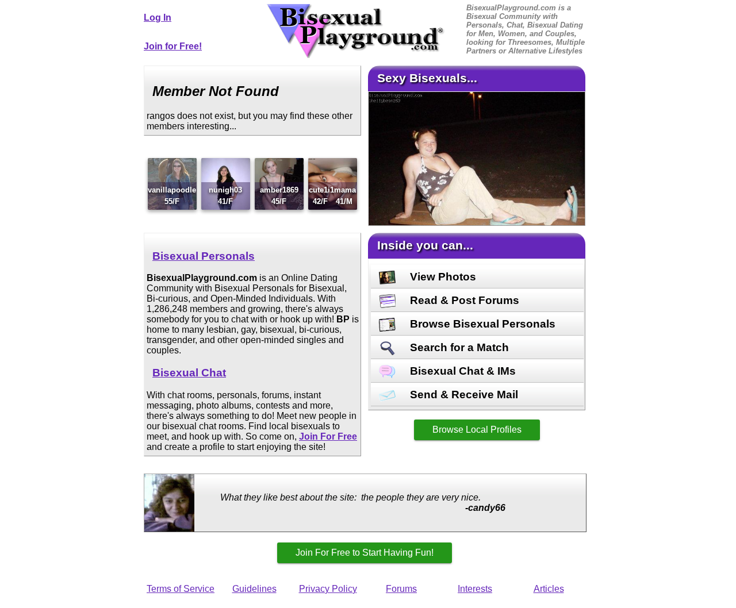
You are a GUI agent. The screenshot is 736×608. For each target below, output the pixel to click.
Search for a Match (458, 347)
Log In (157, 17)
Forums (401, 589)
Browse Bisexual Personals (481, 324)
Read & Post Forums (463, 300)
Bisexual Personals (203, 256)
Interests (475, 589)
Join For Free (328, 436)
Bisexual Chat (189, 373)
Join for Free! (173, 46)
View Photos (441, 277)
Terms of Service (180, 589)
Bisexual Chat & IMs (461, 371)
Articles (549, 589)
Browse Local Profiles (477, 429)
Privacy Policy (328, 589)
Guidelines (254, 589)
